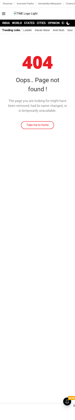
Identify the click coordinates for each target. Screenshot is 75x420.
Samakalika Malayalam (50, 3)
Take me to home (37, 125)
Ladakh (27, 30)
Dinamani (8, 3)
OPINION (54, 23)
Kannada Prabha (25, 3)
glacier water (42, 30)
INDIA (6, 23)
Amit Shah (58, 30)
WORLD (17, 23)
